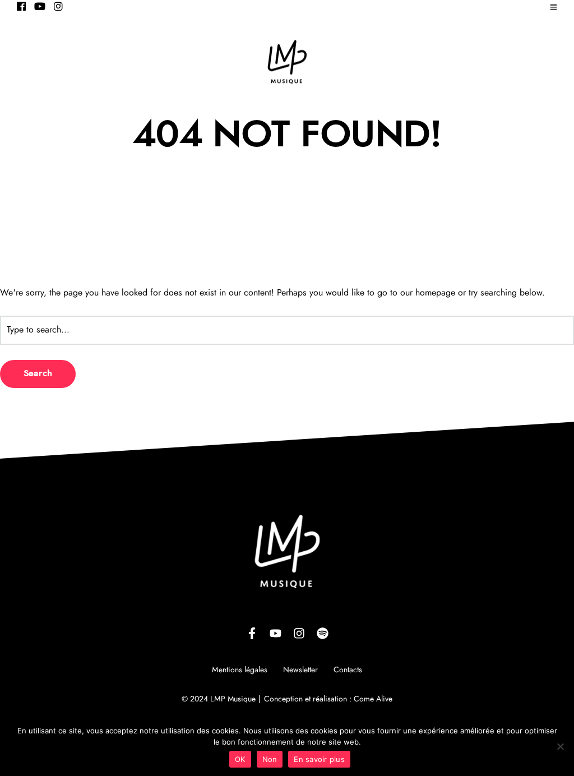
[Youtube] (39, 7)
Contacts (348, 670)
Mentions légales (239, 670)
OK (240, 759)
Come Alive (373, 699)
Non (269, 759)
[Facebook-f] (251, 633)
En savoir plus (319, 759)
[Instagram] (58, 7)
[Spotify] (322, 633)
